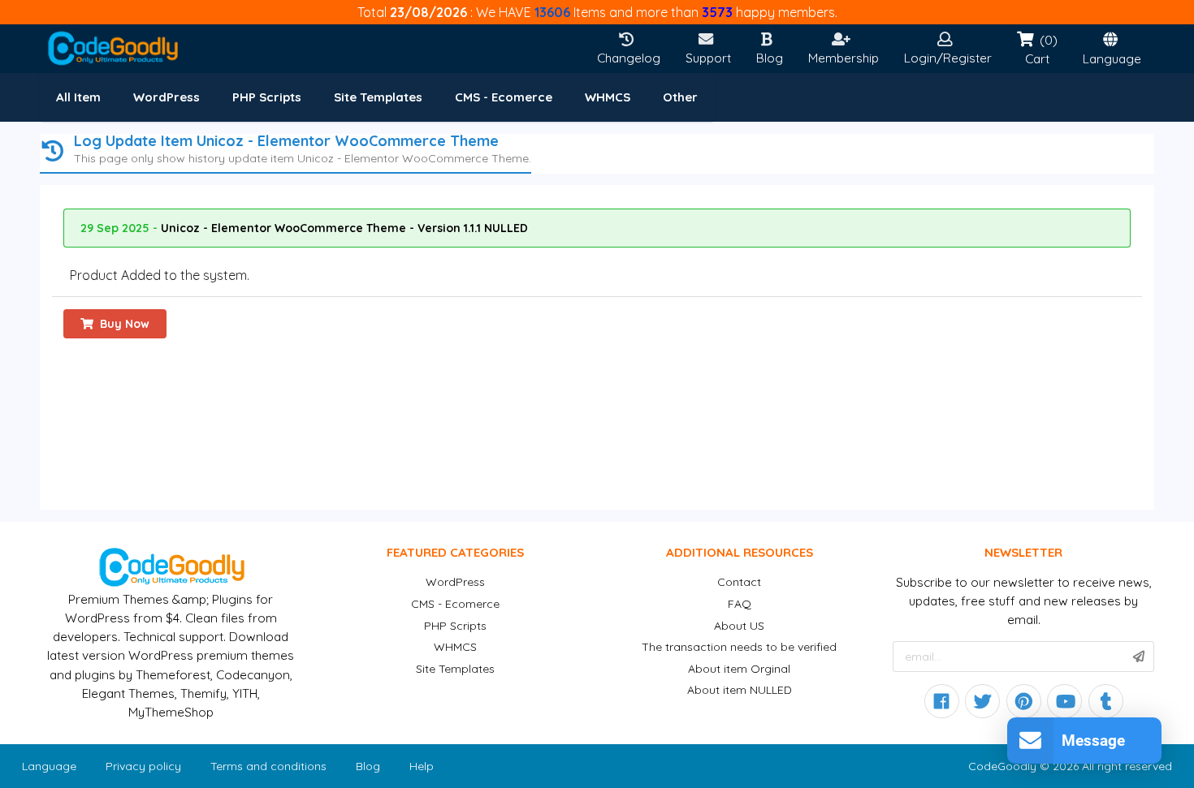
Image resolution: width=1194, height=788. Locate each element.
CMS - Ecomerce (455, 603)
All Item (78, 97)
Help (421, 766)
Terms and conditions (268, 766)
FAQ (739, 603)
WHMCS (455, 646)
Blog (368, 766)
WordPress (455, 582)
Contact (739, 582)
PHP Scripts (455, 625)
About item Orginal (739, 668)
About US (739, 625)
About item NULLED (739, 690)
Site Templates (455, 668)
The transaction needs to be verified (739, 646)
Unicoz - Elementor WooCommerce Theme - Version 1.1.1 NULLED (344, 228)
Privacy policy (143, 766)
